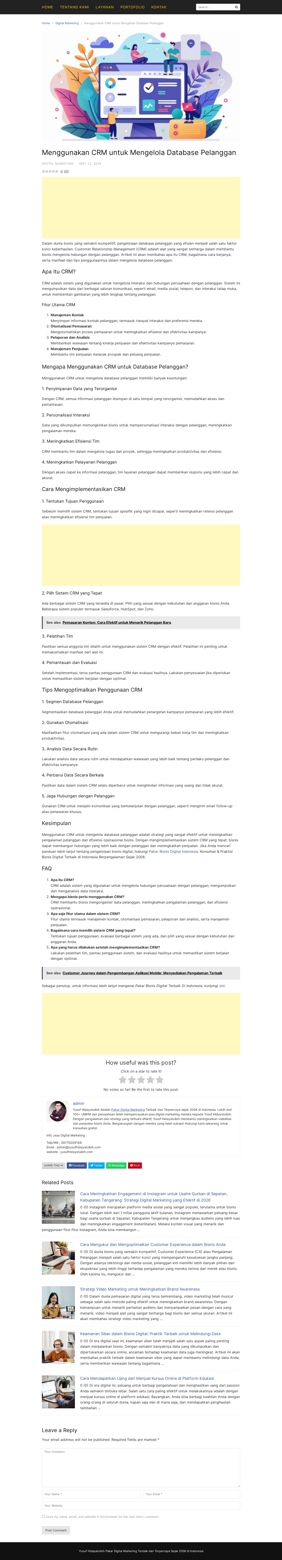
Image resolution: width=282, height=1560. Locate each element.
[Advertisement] (141, 207)
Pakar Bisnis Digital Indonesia (173, 851)
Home (47, 7)
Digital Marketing (67, 23)
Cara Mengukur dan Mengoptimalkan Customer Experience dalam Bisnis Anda (153, 1244)
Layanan (105, 7)
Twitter (97, 1165)
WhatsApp (117, 1165)
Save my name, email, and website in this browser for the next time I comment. (102, 1516)
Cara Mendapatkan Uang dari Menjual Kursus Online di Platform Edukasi (147, 1378)
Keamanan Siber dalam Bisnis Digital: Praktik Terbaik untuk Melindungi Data (150, 1333)
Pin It (136, 1165)
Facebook (78, 1165)
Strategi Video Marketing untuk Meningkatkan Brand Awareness (140, 1289)
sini (222, 986)
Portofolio (133, 7)
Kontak (159, 7)
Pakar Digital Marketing (128, 1109)
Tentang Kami (74, 7)
